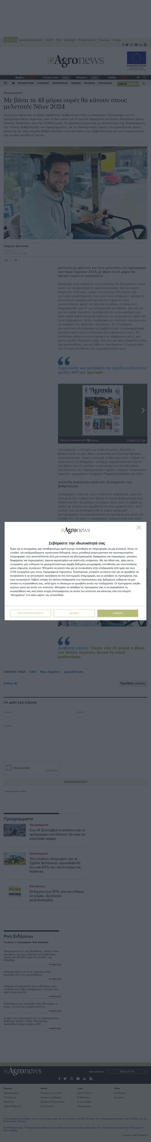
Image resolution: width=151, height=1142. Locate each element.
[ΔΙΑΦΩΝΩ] (140, 528)
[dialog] (75, 571)
